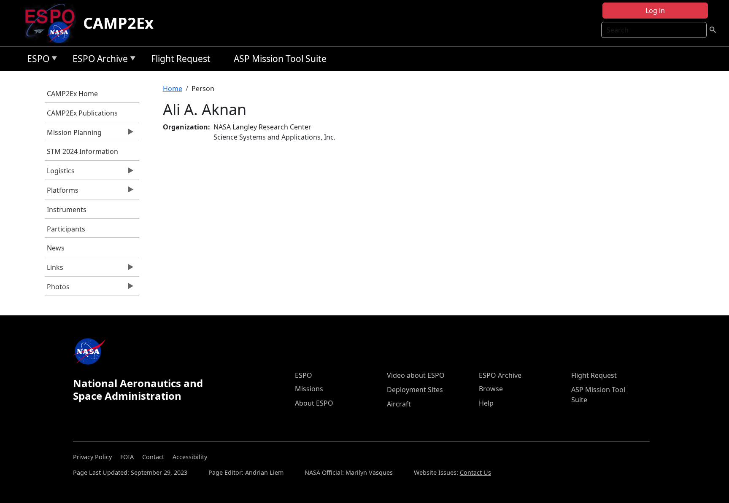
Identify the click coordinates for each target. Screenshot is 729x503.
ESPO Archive (98, 60)
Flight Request (181, 59)
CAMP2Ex (118, 23)
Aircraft (399, 404)
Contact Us (475, 472)
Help (486, 403)
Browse (491, 388)
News (56, 248)
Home (172, 88)
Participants (66, 229)
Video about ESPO (416, 375)
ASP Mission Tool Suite (280, 59)
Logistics (60, 173)
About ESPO (314, 403)
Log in (655, 10)
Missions (309, 388)
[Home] (53, 23)
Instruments (66, 209)
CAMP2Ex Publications (82, 113)
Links (54, 269)
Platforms (61, 192)
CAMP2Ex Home (72, 93)
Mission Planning (73, 134)
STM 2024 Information (82, 151)
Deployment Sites (415, 389)
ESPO (36, 60)
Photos (57, 289)
